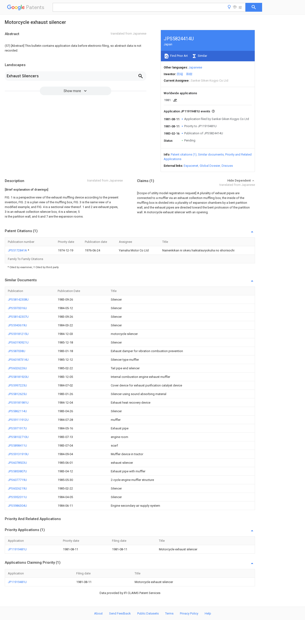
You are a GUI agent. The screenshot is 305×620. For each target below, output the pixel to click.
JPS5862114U (17, 411)
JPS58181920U (18, 377)
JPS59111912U (18, 420)
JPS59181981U (18, 402)
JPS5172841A (18, 250)
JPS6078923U (17, 462)
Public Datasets (148, 613)
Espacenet (191, 165)
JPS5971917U (17, 428)
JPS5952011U (17, 497)
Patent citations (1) (184, 154)
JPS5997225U (17, 385)
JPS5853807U (17, 471)
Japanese (195, 67)
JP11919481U (17, 549)
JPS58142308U (18, 299)
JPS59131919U (18, 454)
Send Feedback (120, 613)
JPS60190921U (18, 342)
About (98, 613)
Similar (202, 55)
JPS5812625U (17, 394)
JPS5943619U (17, 325)
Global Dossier (210, 165)
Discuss (227, 165)
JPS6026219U (17, 488)
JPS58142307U (18, 316)
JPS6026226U (17, 368)
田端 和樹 (184, 74)
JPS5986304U (17, 505)
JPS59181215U (18, 334)
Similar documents (211, 154)
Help (208, 613)
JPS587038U (16, 351)
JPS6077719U (17, 480)
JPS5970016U (17, 308)
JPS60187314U (18, 359)
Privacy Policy (189, 613)
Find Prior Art (178, 55)
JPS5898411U (17, 445)
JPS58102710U (18, 437)
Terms (169, 613)
